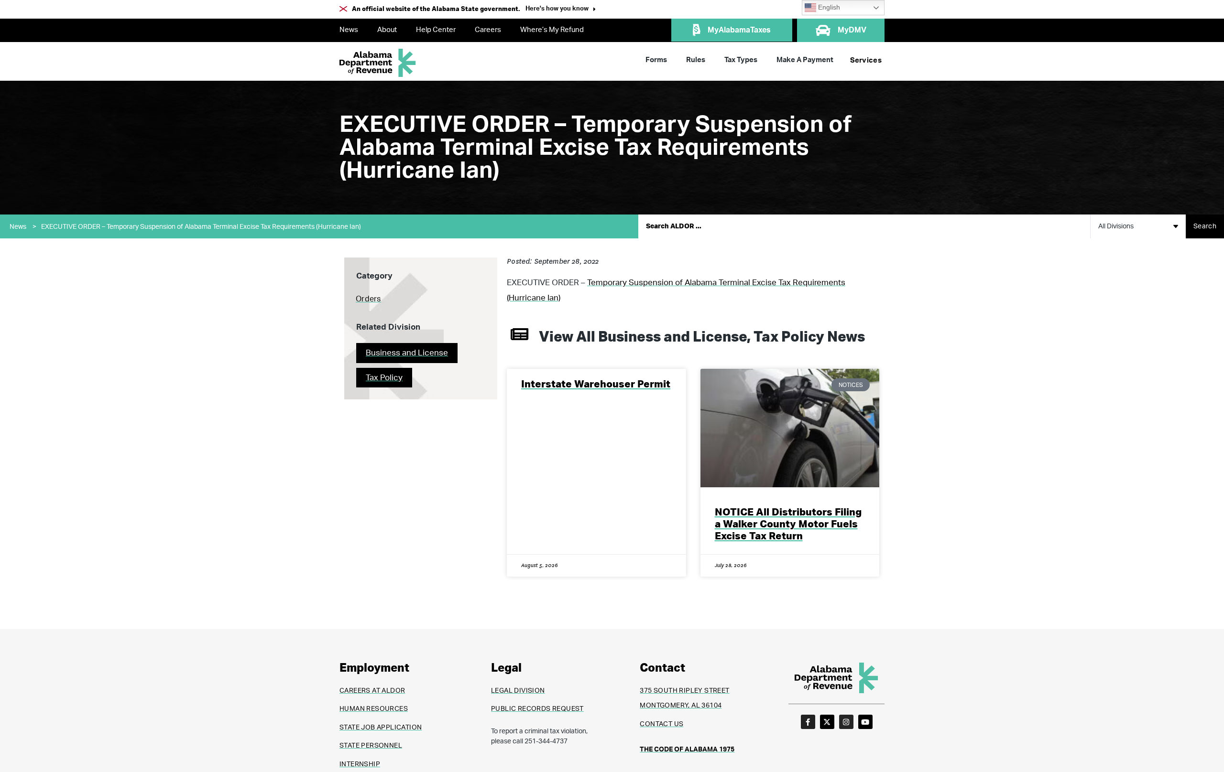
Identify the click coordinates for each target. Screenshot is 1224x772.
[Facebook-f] (808, 722)
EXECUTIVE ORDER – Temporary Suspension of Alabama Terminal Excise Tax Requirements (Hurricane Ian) (201, 227)
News (348, 29)
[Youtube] (865, 722)
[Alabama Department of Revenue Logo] (377, 63)
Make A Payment (804, 60)
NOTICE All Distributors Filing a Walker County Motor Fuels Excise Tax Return (788, 524)
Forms (656, 60)
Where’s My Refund (552, 29)
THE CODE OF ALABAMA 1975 (687, 749)
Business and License (407, 353)
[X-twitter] (827, 722)
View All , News (702, 337)
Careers (488, 29)
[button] (560, 10)
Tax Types (740, 60)
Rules (695, 60)
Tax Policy (384, 378)
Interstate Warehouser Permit (595, 384)
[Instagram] (846, 722)
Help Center (436, 29)
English (828, 7)
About (387, 29)
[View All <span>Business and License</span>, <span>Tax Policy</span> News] (519, 334)
